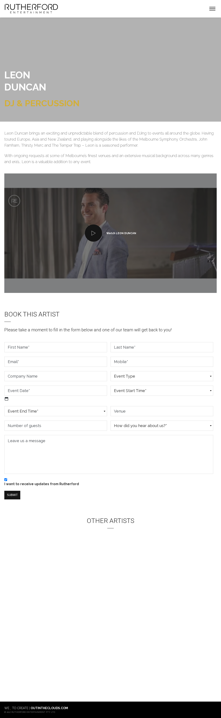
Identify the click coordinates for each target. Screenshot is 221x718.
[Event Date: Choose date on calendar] (6, 399)
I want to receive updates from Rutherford (41, 484)
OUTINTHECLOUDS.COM (49, 708)
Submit (12, 495)
